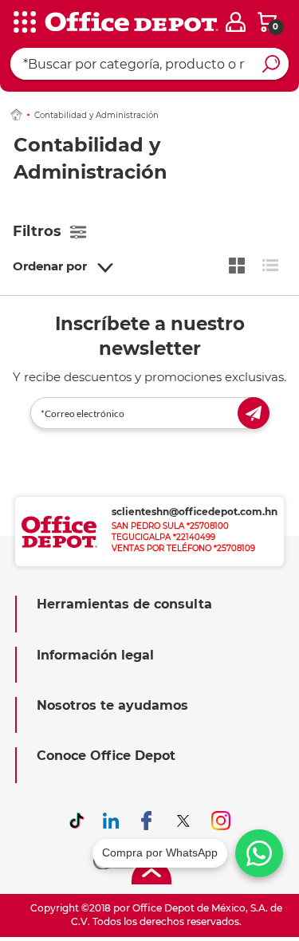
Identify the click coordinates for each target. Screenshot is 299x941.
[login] (236, 22)
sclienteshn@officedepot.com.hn (194, 512)
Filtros (37, 231)
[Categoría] (24, 23)
